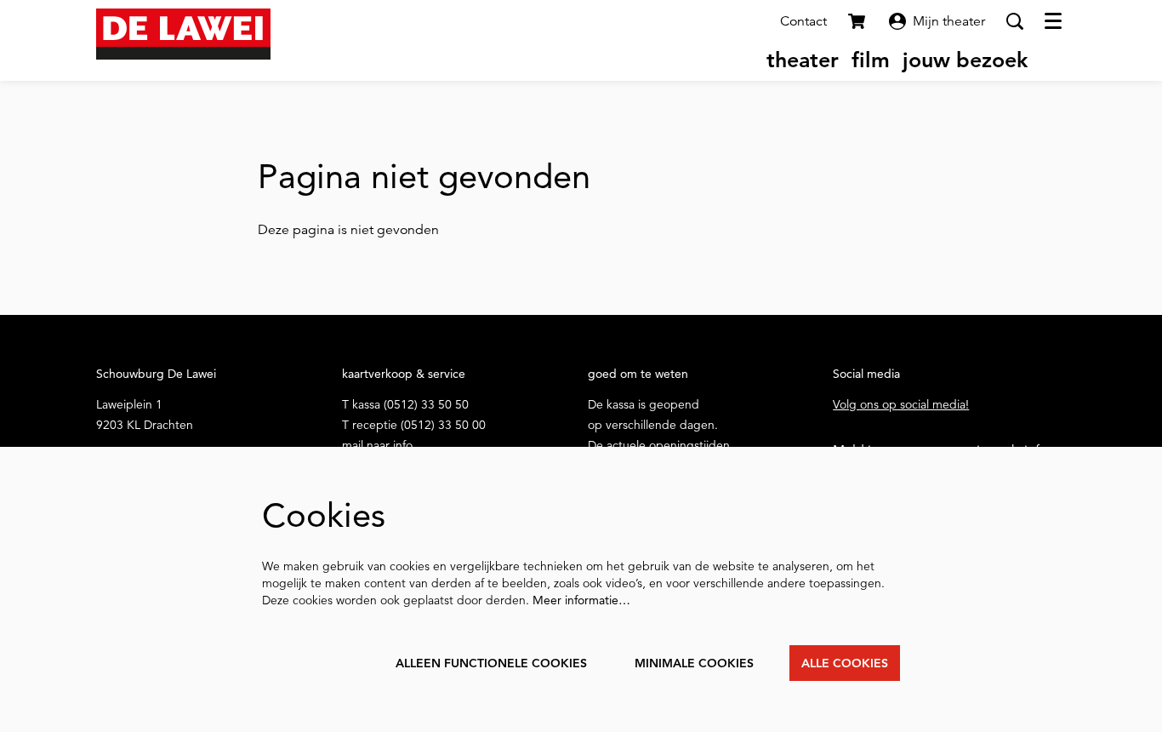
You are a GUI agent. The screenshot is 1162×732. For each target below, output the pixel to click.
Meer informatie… (581, 600)
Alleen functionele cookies (491, 663)
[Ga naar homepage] (183, 34)
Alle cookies (844, 663)
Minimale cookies (694, 663)
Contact (803, 21)
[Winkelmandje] (858, 21)
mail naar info (377, 445)
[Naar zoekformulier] (1015, 21)
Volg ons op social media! (901, 404)
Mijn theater (949, 21)
